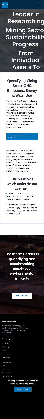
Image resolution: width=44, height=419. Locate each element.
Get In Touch (22, 296)
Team (4, 350)
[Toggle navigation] (38, 4)
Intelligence (6, 362)
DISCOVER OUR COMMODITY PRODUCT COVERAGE (20, 136)
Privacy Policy (7, 373)
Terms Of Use (7, 376)
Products (5, 347)
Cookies (5, 366)
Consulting (6, 343)
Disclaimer (6, 369)
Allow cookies (22, 389)
